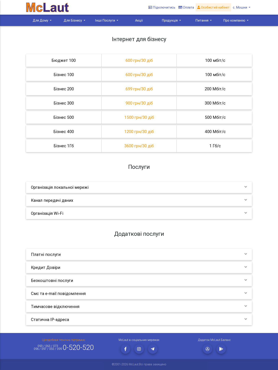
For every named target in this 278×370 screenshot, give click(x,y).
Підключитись (164, 7)
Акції (139, 20)
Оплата (188, 7)
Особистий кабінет (215, 7)
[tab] (139, 60)
